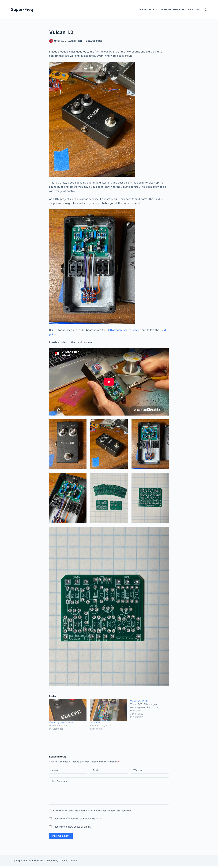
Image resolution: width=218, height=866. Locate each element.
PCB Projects (146, 9)
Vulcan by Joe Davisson (61, 722)
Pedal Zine (193, 9)
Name (56, 770)
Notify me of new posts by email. (72, 826)
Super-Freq (22, 9)
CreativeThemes (68, 860)
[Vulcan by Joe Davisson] (67, 710)
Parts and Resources (172, 9)
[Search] (206, 9)
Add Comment (60, 781)
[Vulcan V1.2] (108, 710)
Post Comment (60, 835)
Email (96, 770)
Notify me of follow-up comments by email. (78, 818)
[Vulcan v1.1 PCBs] (150, 709)
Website (138, 770)
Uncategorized (94, 41)
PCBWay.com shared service (124, 330)
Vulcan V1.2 (96, 722)
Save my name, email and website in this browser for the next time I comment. (92, 810)
